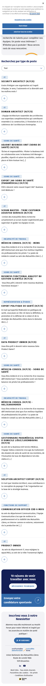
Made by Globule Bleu (23, 679)
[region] (23, 18)
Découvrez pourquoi (23, 586)
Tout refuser (23, 26)
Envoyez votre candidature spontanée (18, 600)
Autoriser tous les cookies (23, 32)
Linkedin (20, 666)
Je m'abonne (23, 640)
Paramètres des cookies (19, 673)
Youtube (24, 666)
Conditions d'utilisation (24, 675)
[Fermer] (43, 3)
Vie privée (34, 673)
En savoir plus (35, 14)
